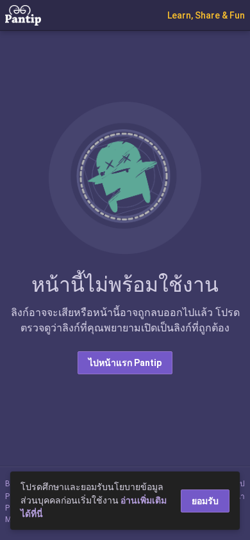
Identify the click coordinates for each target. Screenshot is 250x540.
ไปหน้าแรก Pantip (125, 363)
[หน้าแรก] (23, 14)
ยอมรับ (205, 501)
